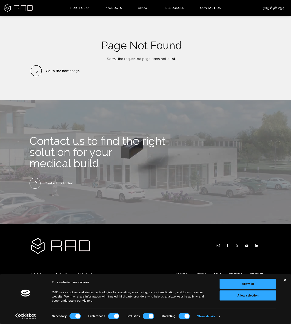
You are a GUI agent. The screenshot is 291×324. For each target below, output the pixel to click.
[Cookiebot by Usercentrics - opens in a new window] (25, 316)
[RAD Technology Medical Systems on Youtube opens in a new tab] (246, 245)
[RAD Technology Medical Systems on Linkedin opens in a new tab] (256, 245)
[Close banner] (284, 280)
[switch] (113, 316)
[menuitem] (218, 245)
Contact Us (210, 8)
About (143, 8)
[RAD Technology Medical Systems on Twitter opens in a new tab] (237, 245)
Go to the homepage (63, 71)
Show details (206, 316)
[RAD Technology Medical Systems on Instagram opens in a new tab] (218, 245)
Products (113, 8)
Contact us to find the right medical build (97, 152)
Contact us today (59, 183)
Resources (174, 8)
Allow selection (248, 295)
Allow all (248, 283)
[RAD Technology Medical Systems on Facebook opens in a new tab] (227, 245)
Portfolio (79, 8)
